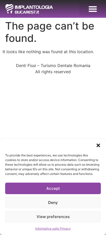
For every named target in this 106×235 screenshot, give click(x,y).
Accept (53, 188)
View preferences (53, 216)
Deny (53, 202)
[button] (98, 145)
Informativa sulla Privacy (53, 228)
